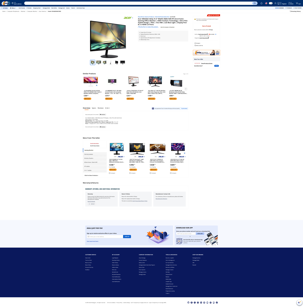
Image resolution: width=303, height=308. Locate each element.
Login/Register (115, 258)
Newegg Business (196, 258)
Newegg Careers (142, 272)
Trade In (167, 293)
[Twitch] (210, 302)
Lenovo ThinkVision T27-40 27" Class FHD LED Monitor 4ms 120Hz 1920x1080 (135, 92)
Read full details (91, 201)
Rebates (167, 276)
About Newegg (142, 258)
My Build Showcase (116, 274)
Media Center (142, 262)
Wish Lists (114, 269)
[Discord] (214, 302)
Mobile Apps (168, 279)
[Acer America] (128, 17)
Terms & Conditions (111, 302)
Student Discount (169, 284)
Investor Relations (143, 260)
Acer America (42, 11)
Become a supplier (170, 258)
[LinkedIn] (201, 302)
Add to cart (87, 98)
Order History (115, 262)
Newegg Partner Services (171, 265)
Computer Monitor (32, 11)
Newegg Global (196, 260)
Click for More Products (91, 175)
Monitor (23, 11)
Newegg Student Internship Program (147, 265)
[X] (194, 302)
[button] (16, 3)
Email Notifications (116, 276)
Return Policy (88, 265)
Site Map (168, 272)
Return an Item (88, 262)
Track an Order (88, 260)
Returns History (115, 265)
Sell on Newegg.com (170, 260)
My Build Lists (115, 272)
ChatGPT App (169, 281)
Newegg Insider (142, 274)
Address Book (115, 267)
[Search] (254, 3)
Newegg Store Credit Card (171, 286)
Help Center (88, 258)
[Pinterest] (204, 302)
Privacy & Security (89, 267)
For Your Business (170, 262)
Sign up (127, 236)
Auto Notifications (116, 281)
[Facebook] (191, 302)
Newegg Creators (169, 269)
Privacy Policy (119, 302)
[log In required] (123, 144)
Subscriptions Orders (116, 279)
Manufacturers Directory (161, 198)
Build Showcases (169, 288)
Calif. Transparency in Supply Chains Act (139, 302)
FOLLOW (216, 65)
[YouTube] (207, 302)
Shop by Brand (169, 274)
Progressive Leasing (170, 291)
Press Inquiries (142, 269)
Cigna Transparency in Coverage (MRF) (157, 302)
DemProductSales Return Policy (140, 201)
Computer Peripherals (13, 11)
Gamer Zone (141, 267)
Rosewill (194, 265)
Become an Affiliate (170, 267)
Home (3, 11)
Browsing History (116, 260)
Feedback (103, 114)
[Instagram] (198, 302)
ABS (193, 262)
